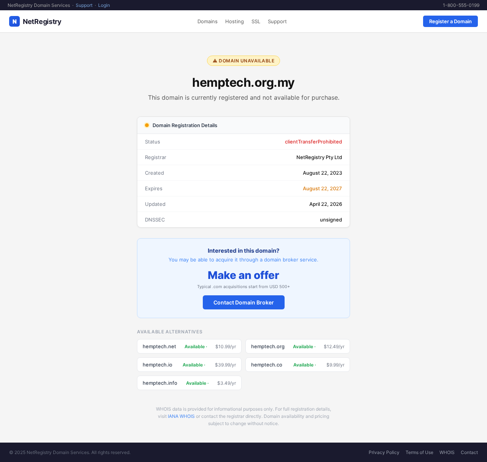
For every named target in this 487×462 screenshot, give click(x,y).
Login (104, 5)
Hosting (234, 21)
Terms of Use (419, 452)
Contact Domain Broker (243, 302)
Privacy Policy (384, 452)
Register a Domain (450, 21)
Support (84, 5)
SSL (255, 21)
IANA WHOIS (181, 416)
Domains (207, 21)
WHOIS (447, 452)
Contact (469, 452)
